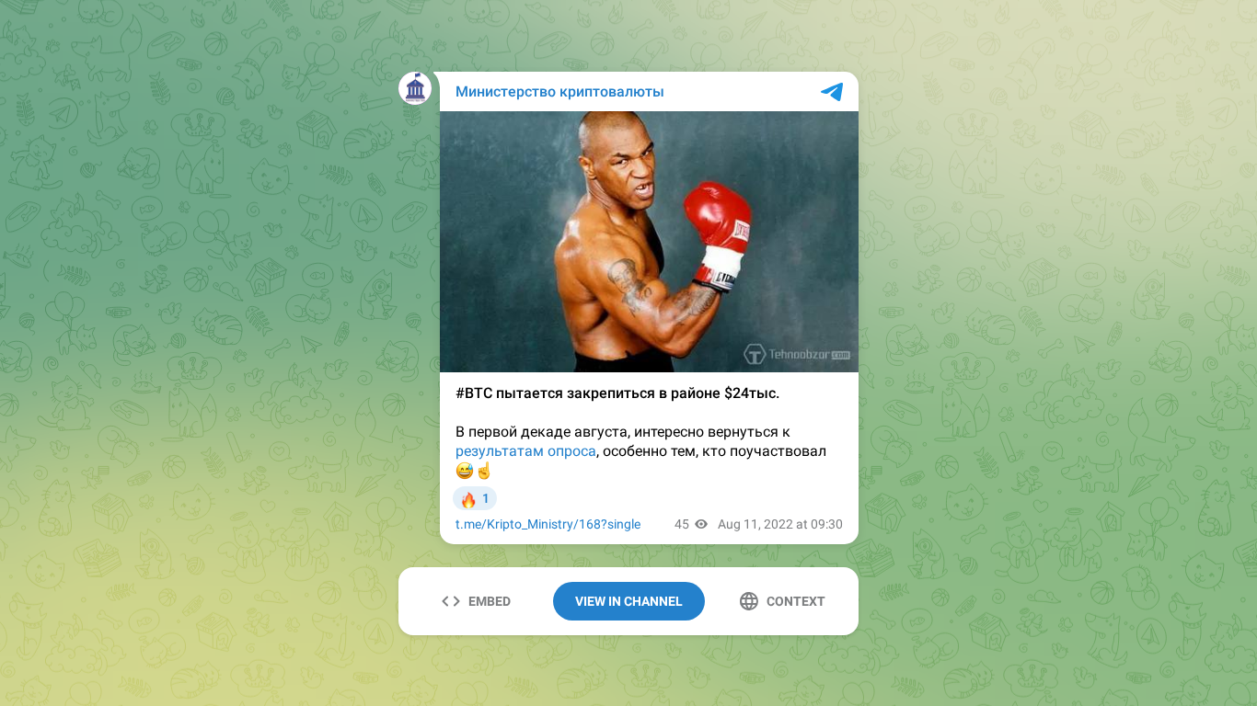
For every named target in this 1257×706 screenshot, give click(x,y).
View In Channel (629, 601)
